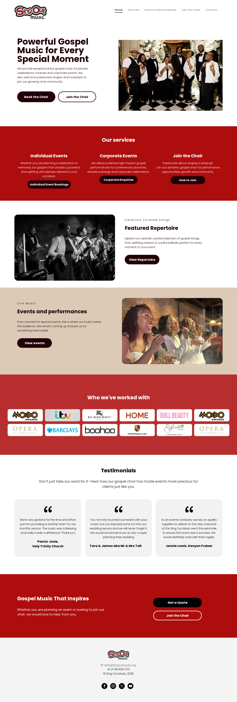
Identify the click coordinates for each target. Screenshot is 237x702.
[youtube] (130, 686)
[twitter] (122, 686)
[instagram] (113, 686)
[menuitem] (118, 10)
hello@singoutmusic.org (120, 665)
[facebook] (104, 686)
